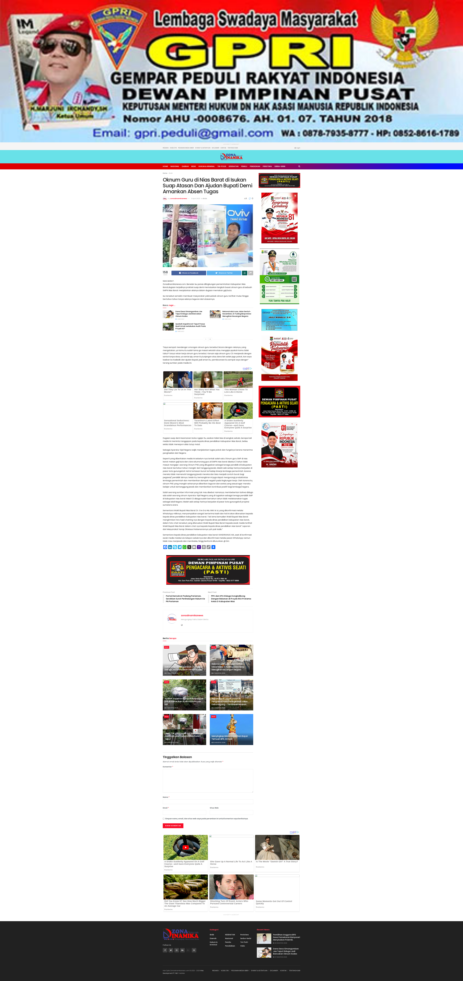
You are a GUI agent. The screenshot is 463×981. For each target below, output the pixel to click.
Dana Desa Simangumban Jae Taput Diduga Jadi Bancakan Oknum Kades (188, 313)
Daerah (185, 166)
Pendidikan (255, 166)
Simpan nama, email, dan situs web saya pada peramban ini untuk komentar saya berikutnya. (206, 818)
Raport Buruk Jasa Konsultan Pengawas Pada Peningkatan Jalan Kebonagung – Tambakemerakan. (229, 701)
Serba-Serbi (279, 166)
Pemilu (244, 166)
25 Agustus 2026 (219, 742)
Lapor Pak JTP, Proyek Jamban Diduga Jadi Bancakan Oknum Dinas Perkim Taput (184, 736)
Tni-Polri (221, 166)
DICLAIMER (215, 148)
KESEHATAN (233, 166)
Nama (166, 797)
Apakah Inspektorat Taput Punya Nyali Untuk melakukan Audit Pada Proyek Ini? (190, 326)
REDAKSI (166, 148)
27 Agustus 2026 (172, 673)
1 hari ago (180, 319)
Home (165, 166)
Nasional (174, 166)
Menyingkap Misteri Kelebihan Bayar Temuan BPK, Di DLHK (230, 737)
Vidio (242, 946)
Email (166, 808)
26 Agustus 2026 (172, 742)
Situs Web (214, 808)
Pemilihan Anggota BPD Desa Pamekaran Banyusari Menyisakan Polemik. (286, 937)
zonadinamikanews (178, 198)
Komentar (168, 767)
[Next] (210, 339)
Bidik (193, 166)
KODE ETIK (173, 148)
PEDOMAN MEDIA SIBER (186, 148)
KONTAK (223, 148)
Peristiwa (267, 166)
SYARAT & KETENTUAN (202, 148)
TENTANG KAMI (233, 148)
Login (298, 148)
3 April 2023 (195, 198)
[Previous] (206, 339)
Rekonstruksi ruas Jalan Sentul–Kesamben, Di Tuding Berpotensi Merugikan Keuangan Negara (236, 313)
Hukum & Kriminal (206, 166)
